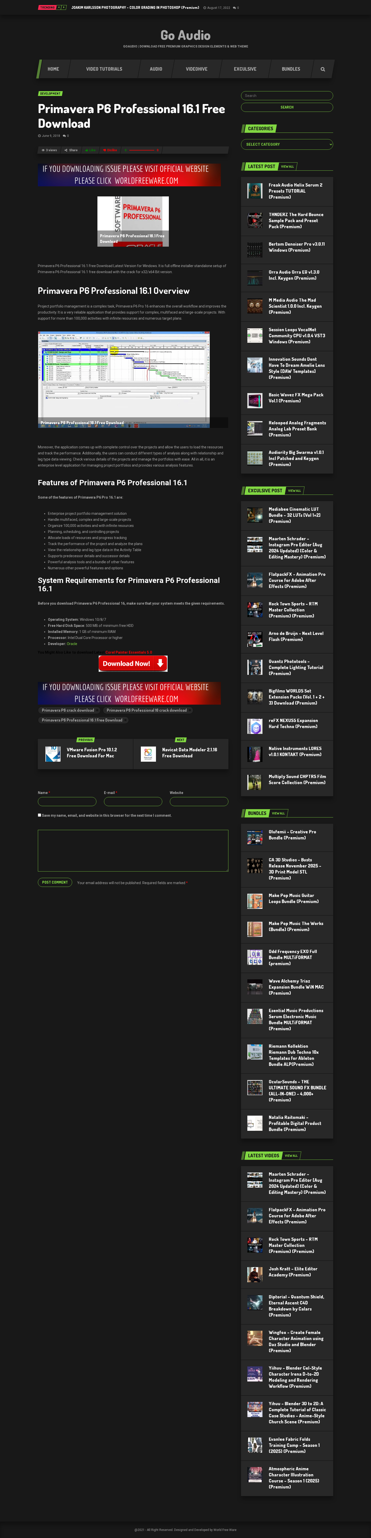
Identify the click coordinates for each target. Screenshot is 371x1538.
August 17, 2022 (218, 8)
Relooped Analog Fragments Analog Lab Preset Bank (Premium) (297, 429)
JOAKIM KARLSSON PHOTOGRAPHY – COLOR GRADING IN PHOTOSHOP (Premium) (135, 7)
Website (176, 793)
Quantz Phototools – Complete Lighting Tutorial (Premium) (296, 667)
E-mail (110, 793)
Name (44, 793)
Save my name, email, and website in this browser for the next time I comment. (107, 815)
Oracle (72, 644)
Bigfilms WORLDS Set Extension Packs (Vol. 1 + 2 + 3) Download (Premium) (297, 697)
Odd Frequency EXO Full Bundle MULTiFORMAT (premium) (293, 957)
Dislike (112, 150)
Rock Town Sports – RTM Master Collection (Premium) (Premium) (293, 610)
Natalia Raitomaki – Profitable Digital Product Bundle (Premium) (295, 1123)
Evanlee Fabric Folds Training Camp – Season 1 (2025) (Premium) (294, 1445)
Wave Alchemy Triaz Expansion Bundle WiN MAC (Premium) (296, 987)
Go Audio (186, 34)
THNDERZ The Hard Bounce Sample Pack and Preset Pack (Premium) (296, 220)
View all (287, 166)
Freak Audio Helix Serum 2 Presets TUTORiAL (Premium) (295, 191)
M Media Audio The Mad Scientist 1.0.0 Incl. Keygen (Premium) (295, 306)
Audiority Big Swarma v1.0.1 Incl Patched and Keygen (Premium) (296, 458)
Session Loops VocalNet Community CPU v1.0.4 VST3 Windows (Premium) (297, 335)
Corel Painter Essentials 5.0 (128, 652)
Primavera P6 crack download (68, 710)
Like (92, 150)
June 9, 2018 (51, 136)
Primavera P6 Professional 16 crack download (147, 710)
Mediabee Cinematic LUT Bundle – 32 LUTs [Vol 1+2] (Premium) (295, 515)
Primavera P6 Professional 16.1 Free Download (131, 115)
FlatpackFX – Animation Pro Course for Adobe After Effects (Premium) (297, 580)
